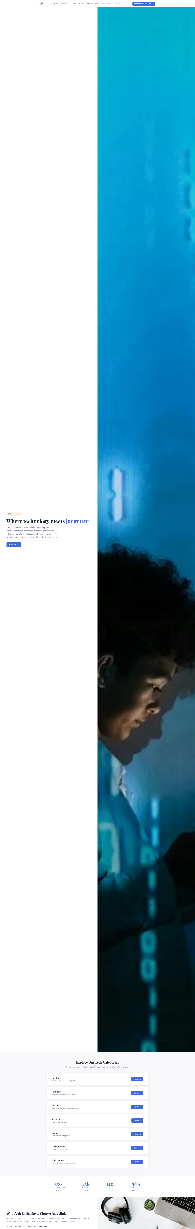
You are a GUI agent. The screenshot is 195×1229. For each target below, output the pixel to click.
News (97, 3)
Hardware (63, 3)
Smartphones (106, 3)
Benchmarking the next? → (143, 3)
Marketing (89, 3)
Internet (80, 3)
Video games (117, 3)
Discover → (13, 545)
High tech (72, 3)
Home (56, 3)
